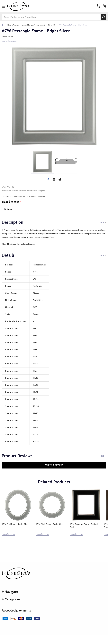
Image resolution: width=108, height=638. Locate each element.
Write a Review (7, 36)
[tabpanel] (18, 518)
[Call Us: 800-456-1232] (99, 6)
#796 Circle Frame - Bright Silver (49, 524)
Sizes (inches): (12, 202)
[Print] (59, 179)
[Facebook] (48, 179)
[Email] (54, 179)
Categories (13, 599)
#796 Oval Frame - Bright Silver (15, 524)
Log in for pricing (10, 41)
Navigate (11, 592)
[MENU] (3, 6)
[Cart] (105, 6)
